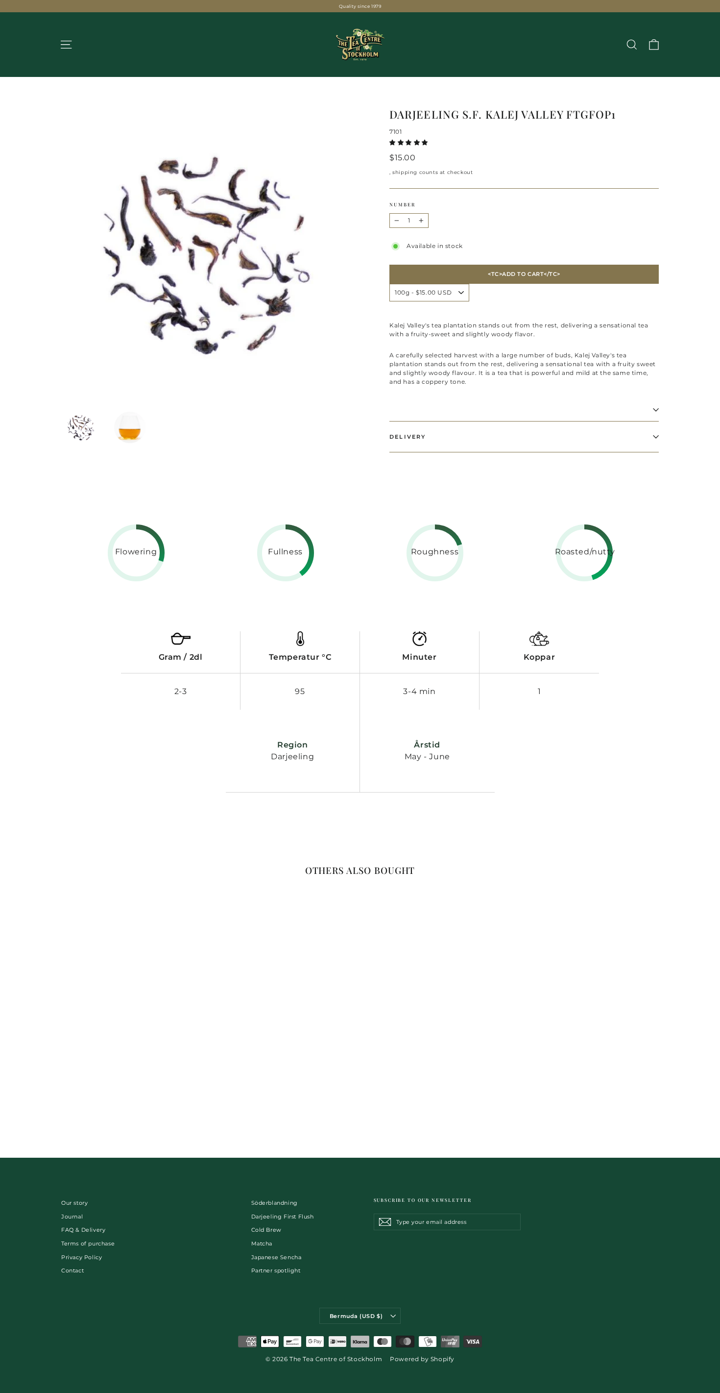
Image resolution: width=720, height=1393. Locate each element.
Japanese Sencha (276, 1257)
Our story (74, 1202)
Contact (72, 1270)
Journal (72, 1216)
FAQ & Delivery (83, 1229)
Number (402, 204)
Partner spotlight (276, 1270)
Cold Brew (266, 1229)
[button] (409, 142)
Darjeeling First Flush (282, 1216)
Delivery (407, 436)
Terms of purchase (88, 1243)
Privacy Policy (81, 1257)
